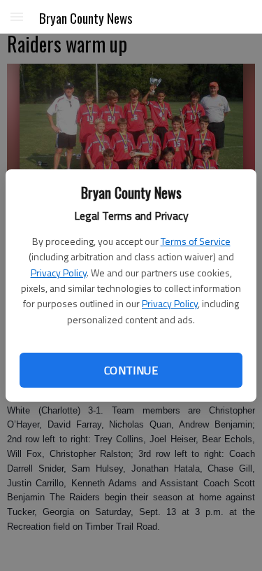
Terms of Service (196, 241)
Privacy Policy (59, 272)
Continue (131, 370)
